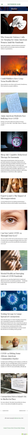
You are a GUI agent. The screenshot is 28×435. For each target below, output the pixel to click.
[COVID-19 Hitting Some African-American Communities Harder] (14, 343)
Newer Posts (22, 410)
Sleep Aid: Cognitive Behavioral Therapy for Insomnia (14, 156)
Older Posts (5, 410)
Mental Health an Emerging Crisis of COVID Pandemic (12, 274)
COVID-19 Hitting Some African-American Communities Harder (11, 356)
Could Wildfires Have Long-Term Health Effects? (12, 79)
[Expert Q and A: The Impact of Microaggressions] (14, 185)
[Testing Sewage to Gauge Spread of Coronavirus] (14, 301)
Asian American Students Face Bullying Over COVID (13, 117)
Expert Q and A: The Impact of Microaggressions (13, 197)
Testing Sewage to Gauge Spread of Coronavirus (11, 315)
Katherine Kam (17, 418)
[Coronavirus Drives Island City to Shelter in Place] (14, 383)
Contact (5, 428)
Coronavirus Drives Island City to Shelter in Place (13, 397)
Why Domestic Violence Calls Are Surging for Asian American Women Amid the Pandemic (14, 40)
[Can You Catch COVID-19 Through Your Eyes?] (14, 220)
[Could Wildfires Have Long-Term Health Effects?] (14, 65)
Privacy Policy (17, 428)
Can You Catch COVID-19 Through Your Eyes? (11, 234)
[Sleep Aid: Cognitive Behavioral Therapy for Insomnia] (14, 141)
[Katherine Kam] (14, 4)
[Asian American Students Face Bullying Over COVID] (14, 103)
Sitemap (23, 428)
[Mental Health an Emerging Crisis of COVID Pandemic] (14, 260)
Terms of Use (10, 428)
